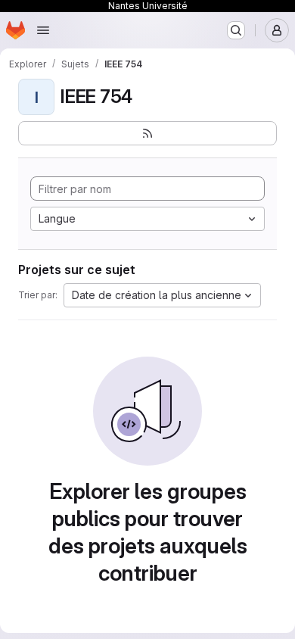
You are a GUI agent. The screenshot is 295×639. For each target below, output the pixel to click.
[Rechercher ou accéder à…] (236, 30)
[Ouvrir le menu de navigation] (43, 30)
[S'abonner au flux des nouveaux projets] (147, 133)
